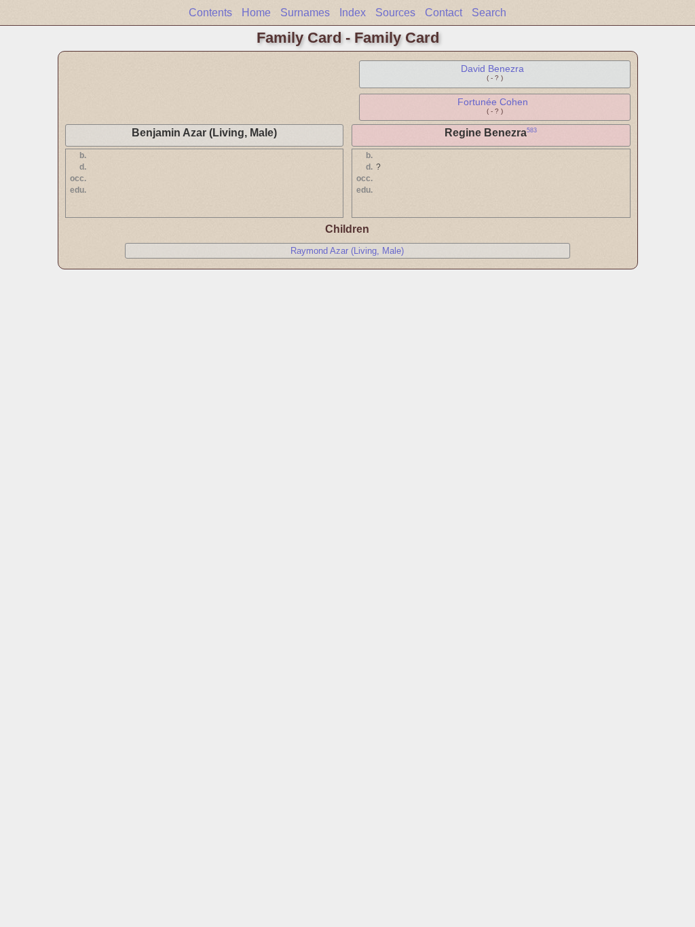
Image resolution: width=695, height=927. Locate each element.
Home (256, 12)
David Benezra (492, 68)
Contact (443, 12)
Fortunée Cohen (492, 101)
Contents (210, 12)
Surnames (305, 12)
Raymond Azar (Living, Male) (347, 251)
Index (352, 12)
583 (532, 130)
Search (489, 12)
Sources (395, 12)
